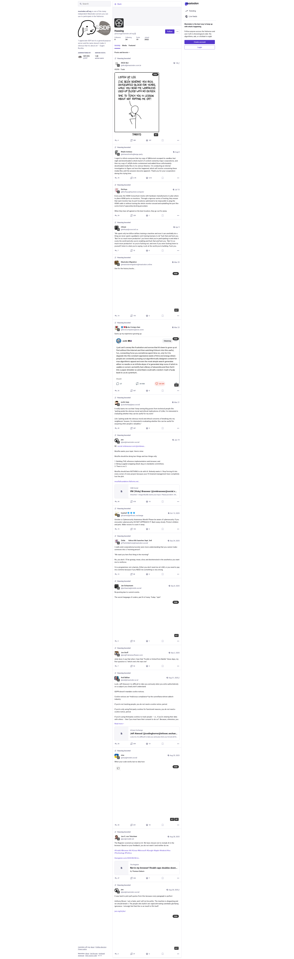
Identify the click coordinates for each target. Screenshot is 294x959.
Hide (155, 74)
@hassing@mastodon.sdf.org (124, 33)
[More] (178, 140)
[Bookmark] (162, 140)
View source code (91, 955)
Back (119, 4)
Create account (200, 42)
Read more (118, 724)
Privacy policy (82, 949)
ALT (156, 135)
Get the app (94, 953)
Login (200, 47)
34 (126, 39)
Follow (169, 31)
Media (124, 45)
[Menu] (177, 31)
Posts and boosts (121, 52)
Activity (117, 45)
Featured (132, 45)
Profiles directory (100, 947)
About (92, 947)
